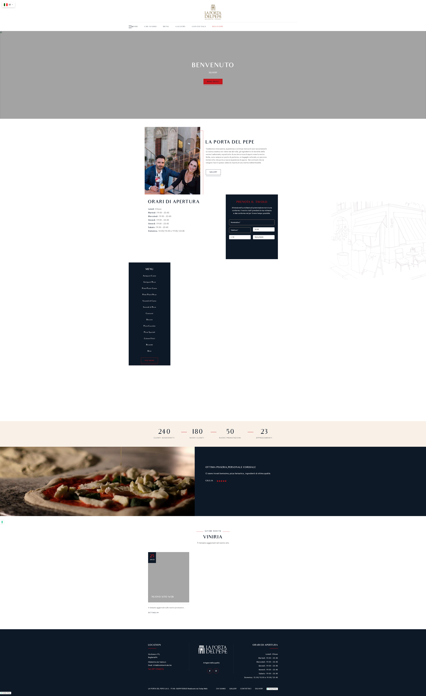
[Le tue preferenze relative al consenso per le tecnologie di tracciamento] (2, 522)
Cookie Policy (6, 693)
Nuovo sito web (163, 597)
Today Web (203, 689)
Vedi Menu (149, 360)
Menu (166, 27)
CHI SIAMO (221, 689)
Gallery (181, 27)
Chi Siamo (150, 27)
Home (135, 27)
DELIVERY (259, 689)
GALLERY (233, 689)
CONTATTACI (245, 689)
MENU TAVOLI (213, 82)
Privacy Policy (273, 689)
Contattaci (199, 27)
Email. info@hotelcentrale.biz (160, 665)
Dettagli (152, 613)
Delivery (217, 27)
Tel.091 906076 (156, 669)
